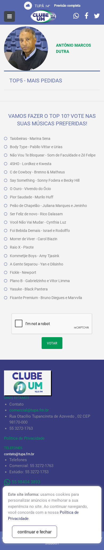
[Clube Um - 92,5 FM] (43, 16)
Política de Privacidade (24, 438)
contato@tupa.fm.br (19, 454)
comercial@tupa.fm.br (29, 410)
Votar (52, 343)
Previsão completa (67, 5)
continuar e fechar (34, 532)
